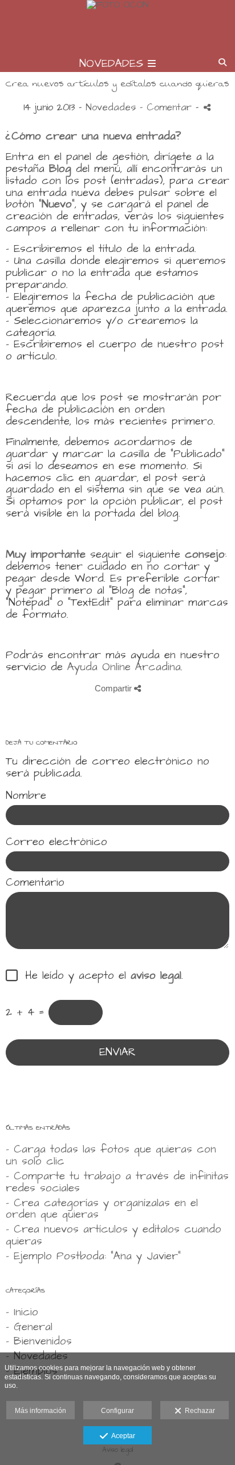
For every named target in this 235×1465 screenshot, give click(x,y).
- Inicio (22, 1312)
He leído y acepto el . (99, 976)
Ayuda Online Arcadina (124, 667)
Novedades (111, 107)
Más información (40, 1411)
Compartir (114, 688)
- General (29, 1327)
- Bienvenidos (39, 1341)
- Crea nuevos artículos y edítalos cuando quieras (113, 1235)
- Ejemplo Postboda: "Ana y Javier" (93, 1256)
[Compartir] (207, 107)
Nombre (26, 796)
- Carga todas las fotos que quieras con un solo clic (111, 1155)
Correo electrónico (56, 842)
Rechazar (198, 1411)
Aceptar (121, 1436)
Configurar (117, 1411)
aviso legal (156, 975)
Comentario (35, 883)
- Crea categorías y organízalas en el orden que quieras (102, 1209)
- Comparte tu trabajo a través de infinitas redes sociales (117, 1182)
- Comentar (168, 107)
